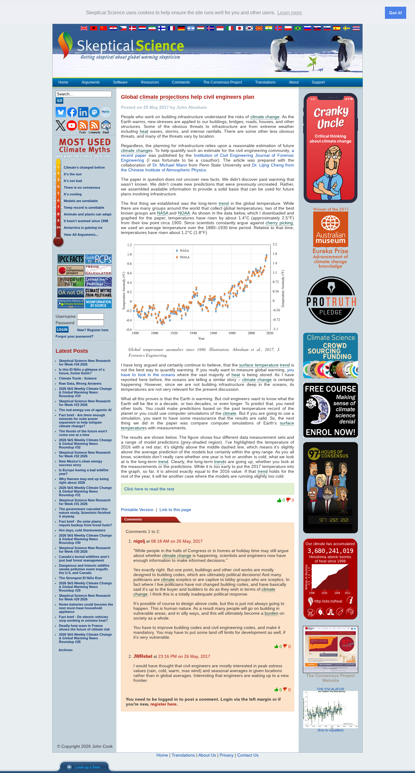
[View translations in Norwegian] (280, 28)
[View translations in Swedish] (348, 28)
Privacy (227, 755)
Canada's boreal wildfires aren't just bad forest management (84, 558)
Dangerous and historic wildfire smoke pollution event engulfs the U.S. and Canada (84, 569)
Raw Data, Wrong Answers (80, 383)
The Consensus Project (222, 82)
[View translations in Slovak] (319, 28)
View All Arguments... (81, 234)
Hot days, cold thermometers (82, 530)
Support (318, 82)
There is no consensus (82, 187)
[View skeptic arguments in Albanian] (95, 28)
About (294, 82)
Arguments (91, 82)
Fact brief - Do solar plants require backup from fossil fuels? (85, 523)
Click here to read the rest (149, 488)
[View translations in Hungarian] (202, 28)
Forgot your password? (75, 336)
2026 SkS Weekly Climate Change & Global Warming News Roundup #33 (85, 392)
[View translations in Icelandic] (212, 28)
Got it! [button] (395, 12)
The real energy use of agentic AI (85, 410)
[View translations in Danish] (134, 28)
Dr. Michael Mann (170, 165)
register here (163, 704)
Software (120, 82)
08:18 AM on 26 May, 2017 (177, 541)
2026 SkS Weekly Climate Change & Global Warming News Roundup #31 (85, 491)
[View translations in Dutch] (144, 28)
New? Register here (92, 330)
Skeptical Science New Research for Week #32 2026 (85, 454)
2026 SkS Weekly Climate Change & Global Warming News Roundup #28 (85, 638)
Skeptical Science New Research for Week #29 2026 (85, 597)
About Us (207, 755)
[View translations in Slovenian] (328, 28)
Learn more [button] (289, 12)
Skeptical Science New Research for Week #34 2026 (85, 362)
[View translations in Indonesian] (221, 28)
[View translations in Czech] (124, 28)
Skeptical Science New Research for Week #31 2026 (85, 502)
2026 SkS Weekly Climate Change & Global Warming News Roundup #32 (85, 443)
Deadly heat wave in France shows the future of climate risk (84, 627)
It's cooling (73, 194)
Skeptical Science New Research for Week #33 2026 (85, 403)
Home (63, 82)
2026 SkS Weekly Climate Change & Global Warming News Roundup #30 (85, 539)
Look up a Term (87, 767)
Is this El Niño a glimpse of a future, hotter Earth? (82, 371)
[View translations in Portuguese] (299, 28)
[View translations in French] (173, 28)
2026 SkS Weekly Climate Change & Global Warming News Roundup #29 (85, 586)
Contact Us (248, 755)
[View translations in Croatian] (114, 28)
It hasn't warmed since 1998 (86, 221)
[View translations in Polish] (289, 28)
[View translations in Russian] (309, 28)
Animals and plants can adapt (87, 214)
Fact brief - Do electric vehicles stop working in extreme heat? (83, 618)
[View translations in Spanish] (338, 28)
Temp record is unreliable (84, 207)
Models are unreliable (81, 201)
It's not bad (73, 181)
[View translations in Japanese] (241, 28)
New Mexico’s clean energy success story (80, 463)
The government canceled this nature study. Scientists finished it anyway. (85, 512)
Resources (150, 82)
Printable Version (137, 509)
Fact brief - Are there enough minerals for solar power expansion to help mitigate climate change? (82, 420)
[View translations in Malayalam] (270, 28)
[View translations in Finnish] (163, 28)
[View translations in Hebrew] (192, 28)
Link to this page (175, 509)
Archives (66, 650)
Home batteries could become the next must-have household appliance (86, 608)
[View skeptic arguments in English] (85, 28)
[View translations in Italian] (231, 28)
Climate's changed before (84, 167)
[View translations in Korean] (251, 28)
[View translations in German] (182, 28)
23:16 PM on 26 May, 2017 (184, 656)
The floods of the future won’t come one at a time (83, 433)
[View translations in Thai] (357, 28)
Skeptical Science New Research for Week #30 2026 (85, 549)
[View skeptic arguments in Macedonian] (260, 28)
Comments (181, 82)
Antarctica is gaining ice (83, 227)
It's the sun (73, 174)
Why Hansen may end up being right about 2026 (84, 480)
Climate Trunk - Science (78, 378)
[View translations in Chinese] (105, 28)
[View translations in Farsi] (153, 28)
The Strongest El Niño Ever (80, 578)
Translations (265, 82)
